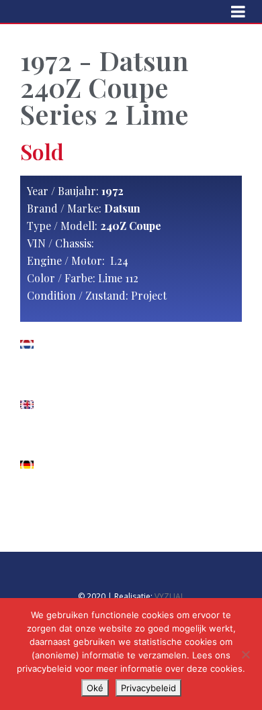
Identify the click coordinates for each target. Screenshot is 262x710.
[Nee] (245, 654)
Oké (95, 688)
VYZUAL (170, 596)
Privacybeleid (148, 688)
